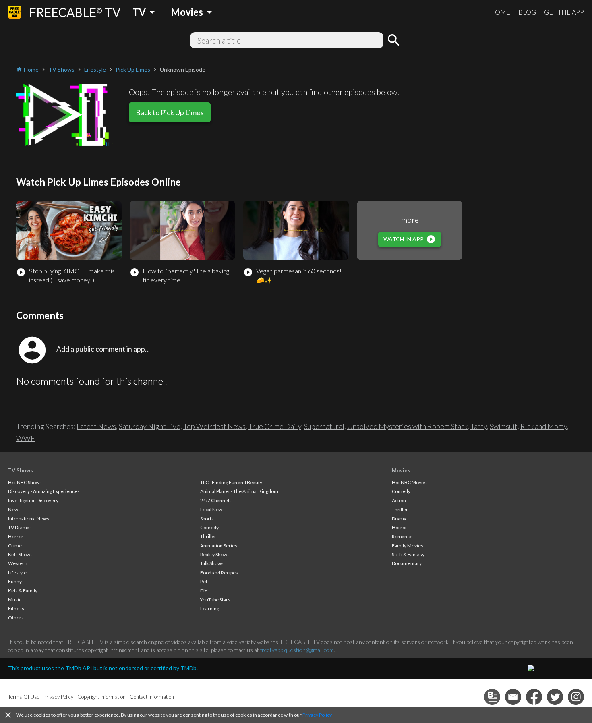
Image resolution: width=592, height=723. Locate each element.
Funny (15, 581)
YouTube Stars (215, 600)
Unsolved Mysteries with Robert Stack (407, 426)
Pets (205, 581)
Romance (402, 536)
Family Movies (407, 546)
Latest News (96, 426)
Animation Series (218, 546)
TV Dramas (20, 527)
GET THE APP (564, 12)
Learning (209, 608)
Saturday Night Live (149, 426)
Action (399, 500)
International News (28, 519)
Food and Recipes (219, 573)
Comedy (209, 527)
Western (17, 563)
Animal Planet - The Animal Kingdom (239, 491)
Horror (15, 536)
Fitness (16, 608)
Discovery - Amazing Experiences (44, 491)
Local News (212, 509)
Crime (15, 546)
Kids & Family (22, 591)
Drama (399, 519)
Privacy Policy (317, 715)
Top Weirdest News (214, 426)
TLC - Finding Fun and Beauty (231, 482)
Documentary (407, 563)
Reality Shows (215, 554)
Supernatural (324, 426)
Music (14, 600)
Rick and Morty (543, 426)
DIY (203, 591)
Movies (401, 470)
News (14, 509)
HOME (500, 12)
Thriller (208, 536)
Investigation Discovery (33, 500)
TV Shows (20, 470)
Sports (207, 519)
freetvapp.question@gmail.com (297, 649)
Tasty (478, 426)
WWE (25, 438)
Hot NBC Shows (25, 482)
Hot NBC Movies (410, 482)
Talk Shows (212, 563)
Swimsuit (503, 426)
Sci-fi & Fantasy (408, 554)
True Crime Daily (274, 426)
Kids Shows (20, 554)
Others (16, 618)
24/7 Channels (216, 500)
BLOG (527, 12)
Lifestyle (17, 573)
